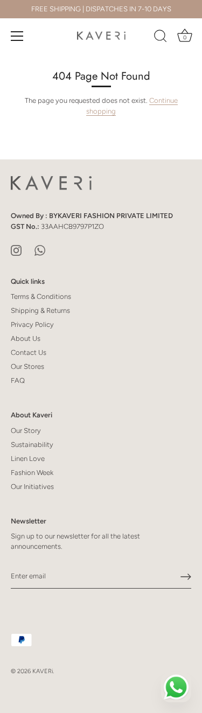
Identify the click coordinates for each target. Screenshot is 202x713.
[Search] (160, 38)
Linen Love (28, 459)
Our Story (26, 431)
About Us (25, 338)
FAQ (18, 380)
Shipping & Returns (40, 310)
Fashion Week (32, 473)
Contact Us (28, 352)
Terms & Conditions (41, 296)
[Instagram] (16, 250)
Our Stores (27, 366)
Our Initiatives (32, 487)
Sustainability (32, 445)
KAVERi (42, 671)
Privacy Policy (32, 324)
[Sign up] (185, 576)
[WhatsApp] (39, 250)
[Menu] (17, 36)
